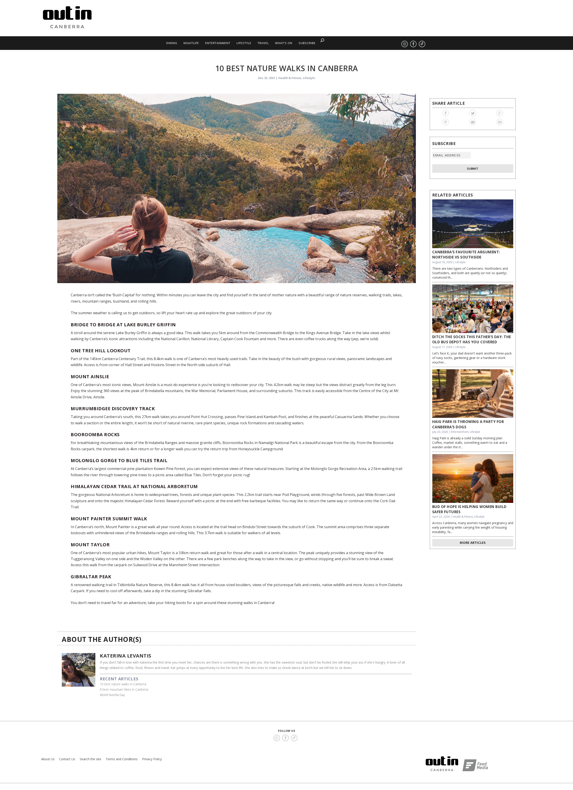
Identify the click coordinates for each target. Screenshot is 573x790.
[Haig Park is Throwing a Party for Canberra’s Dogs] (472, 393)
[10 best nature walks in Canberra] (236, 188)
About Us (48, 759)
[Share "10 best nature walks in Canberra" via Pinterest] (445, 122)
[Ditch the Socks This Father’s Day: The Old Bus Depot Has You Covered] (472, 308)
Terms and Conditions (122, 759)
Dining (171, 43)
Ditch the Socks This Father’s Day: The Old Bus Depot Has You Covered (471, 339)
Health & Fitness (289, 78)
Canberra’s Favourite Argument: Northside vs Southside (466, 255)
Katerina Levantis (125, 655)
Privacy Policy (152, 759)
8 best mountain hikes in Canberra (124, 689)
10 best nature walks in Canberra (123, 684)
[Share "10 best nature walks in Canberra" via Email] (472, 122)
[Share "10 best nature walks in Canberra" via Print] (499, 122)
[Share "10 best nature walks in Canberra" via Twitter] (472, 113)
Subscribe (307, 43)
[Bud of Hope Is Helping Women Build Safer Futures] (472, 478)
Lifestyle (244, 43)
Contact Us (67, 759)
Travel (263, 43)
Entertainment (217, 43)
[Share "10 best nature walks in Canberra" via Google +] (499, 113)
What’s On (283, 43)
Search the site (90, 759)
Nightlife (191, 43)
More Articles (473, 542)
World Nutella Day (112, 695)
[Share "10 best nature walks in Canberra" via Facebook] (445, 113)
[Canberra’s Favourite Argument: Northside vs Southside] (472, 223)
